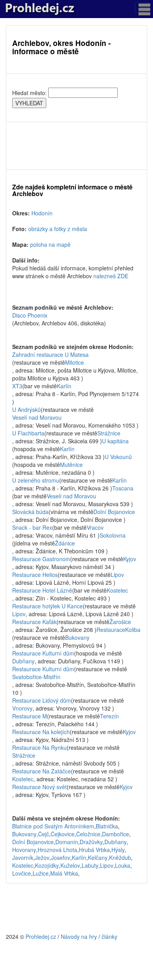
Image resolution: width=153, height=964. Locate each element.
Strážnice (108, 433)
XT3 (17, 386)
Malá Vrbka (64, 873)
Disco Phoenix (29, 315)
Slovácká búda (30, 512)
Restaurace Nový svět (39, 787)
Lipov (117, 574)
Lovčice (21, 873)
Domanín (66, 842)
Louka (122, 865)
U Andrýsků (26, 409)
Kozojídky (47, 865)
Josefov (60, 857)
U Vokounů (118, 457)
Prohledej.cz (41, 936)
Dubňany (23, 661)
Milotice (74, 362)
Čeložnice (88, 834)
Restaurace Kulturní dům (43, 653)
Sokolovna (113, 535)
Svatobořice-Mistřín (36, 677)
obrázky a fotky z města (57, 229)
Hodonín (42, 213)
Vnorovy (22, 708)
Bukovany (77, 637)
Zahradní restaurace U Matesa (50, 354)
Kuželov (70, 865)
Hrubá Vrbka (94, 850)
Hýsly (118, 850)
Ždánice (65, 543)
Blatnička (107, 826)
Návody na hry (79, 936)
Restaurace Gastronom (41, 559)
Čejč (43, 834)
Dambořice (115, 834)
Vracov (95, 527)
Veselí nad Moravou (37, 417)
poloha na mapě (50, 244)
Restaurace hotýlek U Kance (47, 606)
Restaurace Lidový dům (41, 700)
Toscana (122, 488)
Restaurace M (29, 716)
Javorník (22, 857)
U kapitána (115, 441)
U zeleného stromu (35, 480)
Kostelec (117, 590)
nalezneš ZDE (110, 276)
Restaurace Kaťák (34, 622)
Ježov (42, 857)
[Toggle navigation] (142, 7)
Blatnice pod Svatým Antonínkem (53, 826)
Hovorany (24, 850)
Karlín (64, 386)
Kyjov (129, 559)
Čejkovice (63, 834)
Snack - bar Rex (32, 527)
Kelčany (97, 857)
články (109, 936)
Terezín (109, 716)
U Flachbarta (28, 433)
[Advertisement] (76, 145)
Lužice (41, 873)
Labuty (90, 865)
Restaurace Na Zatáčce (41, 771)
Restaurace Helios (35, 574)
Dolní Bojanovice (114, 512)
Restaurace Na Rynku (39, 747)
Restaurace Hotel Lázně (42, 590)
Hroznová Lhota (57, 850)
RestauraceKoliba (118, 629)
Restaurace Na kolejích (41, 732)
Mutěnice (71, 464)
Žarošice (120, 622)
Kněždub (120, 857)
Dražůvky (91, 842)
